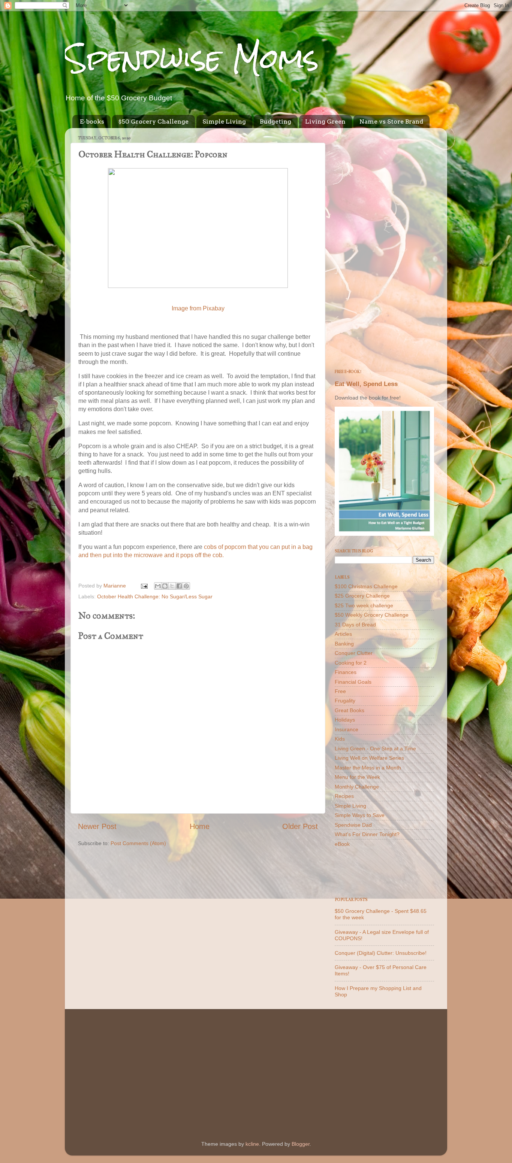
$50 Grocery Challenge (153, 121)
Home (200, 826)
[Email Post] (143, 586)
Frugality (345, 701)
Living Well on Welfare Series (369, 758)
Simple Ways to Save (360, 815)
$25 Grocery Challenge (362, 596)
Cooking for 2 (351, 663)
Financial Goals (353, 682)
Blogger (301, 1144)
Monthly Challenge (357, 787)
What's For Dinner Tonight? (367, 834)
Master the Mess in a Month (368, 768)
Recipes (344, 796)
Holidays (345, 720)
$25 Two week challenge (364, 605)
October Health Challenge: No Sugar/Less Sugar (155, 596)
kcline (252, 1144)
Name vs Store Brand (391, 121)
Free (340, 691)
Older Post (300, 826)
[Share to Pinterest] (186, 586)
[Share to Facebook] (179, 586)
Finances (345, 672)
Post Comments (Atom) (138, 843)
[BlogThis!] (165, 586)
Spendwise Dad (353, 825)
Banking (344, 644)
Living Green (325, 121)
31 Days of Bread (355, 625)
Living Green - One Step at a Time (375, 748)
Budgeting (275, 121)
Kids (340, 739)
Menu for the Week (357, 777)
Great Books (349, 710)
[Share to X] (172, 586)
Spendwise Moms (192, 58)
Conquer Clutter (354, 653)
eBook (342, 844)
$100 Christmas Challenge (366, 586)
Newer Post (97, 826)
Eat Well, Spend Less (366, 384)
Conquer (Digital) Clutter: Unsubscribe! (381, 953)
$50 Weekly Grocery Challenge (372, 615)
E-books (92, 121)
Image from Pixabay (198, 308)
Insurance (346, 729)
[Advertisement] (384, 246)
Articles (343, 634)
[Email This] (158, 586)
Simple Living (224, 121)
